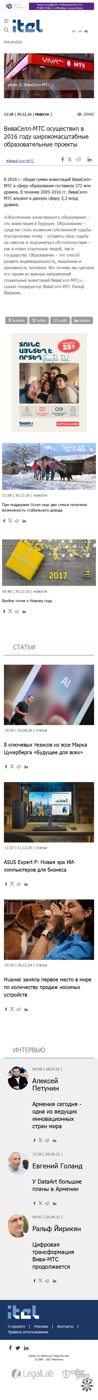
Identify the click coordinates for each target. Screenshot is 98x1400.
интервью (29, 1050)
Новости (42, 114)
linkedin (84, 320)
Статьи (41, 730)
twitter (41, 320)
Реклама (41, 1326)
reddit (62, 320)
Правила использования (28, 1332)
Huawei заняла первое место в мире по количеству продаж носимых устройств (47, 987)
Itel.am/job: (13, 42)
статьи (24, 647)
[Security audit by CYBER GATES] (76, 1374)
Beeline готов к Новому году (27, 600)
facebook (18, 320)
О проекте (17, 1326)
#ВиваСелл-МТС (20, 161)
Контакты (65, 1326)
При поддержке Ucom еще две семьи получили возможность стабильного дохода (44, 507)
